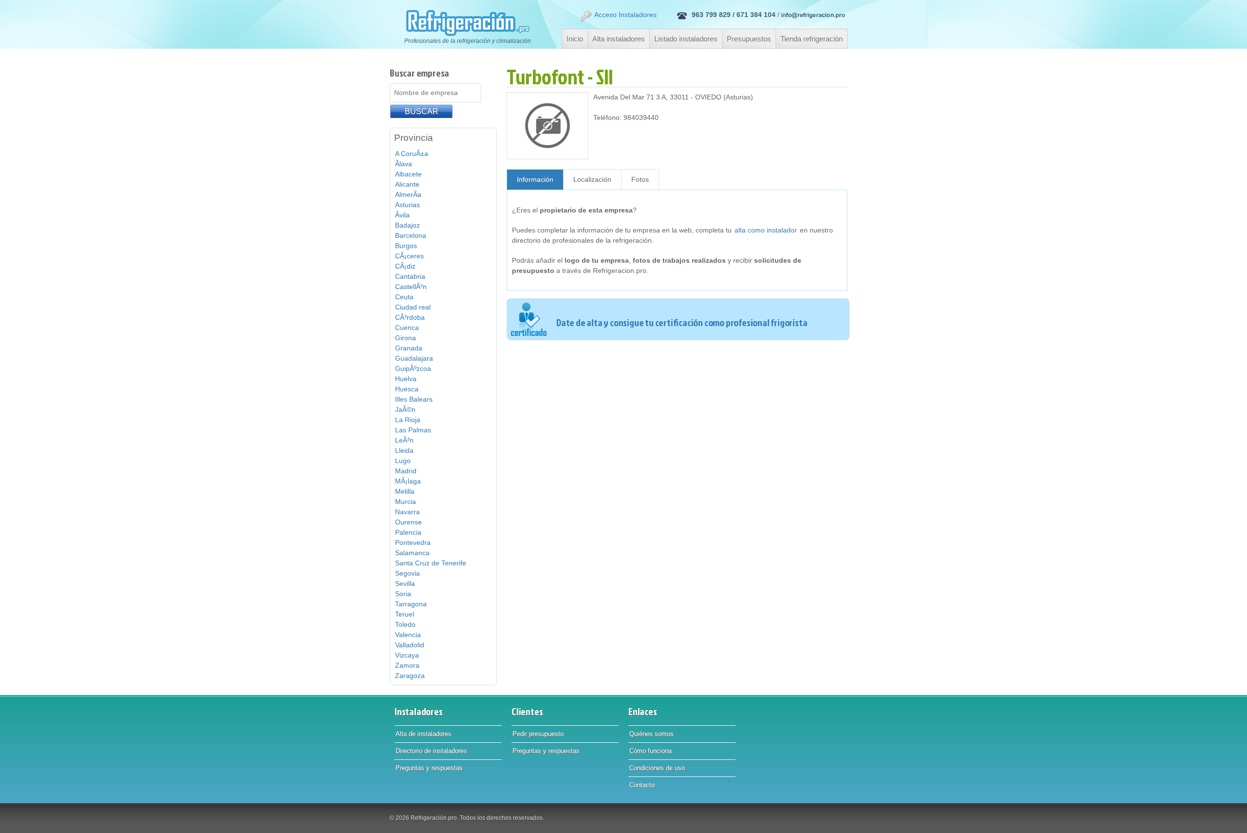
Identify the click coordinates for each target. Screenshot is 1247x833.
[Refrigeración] (462, 23)
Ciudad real (413, 307)
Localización (592, 179)
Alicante (407, 184)
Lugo (403, 461)
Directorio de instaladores (431, 751)
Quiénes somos (651, 733)
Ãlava (403, 164)
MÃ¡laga (408, 481)
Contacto (642, 785)
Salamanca (412, 553)
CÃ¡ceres (409, 256)
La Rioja (407, 420)
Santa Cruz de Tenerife (430, 563)
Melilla (405, 491)
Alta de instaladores (424, 733)
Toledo (405, 624)
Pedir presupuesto (538, 733)
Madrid (405, 471)
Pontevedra (413, 542)
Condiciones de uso (657, 768)
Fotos (640, 179)
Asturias (407, 205)
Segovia (407, 573)
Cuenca (407, 327)
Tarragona (411, 604)
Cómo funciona (650, 751)
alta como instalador (766, 230)
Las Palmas (413, 430)
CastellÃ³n (411, 287)
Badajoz (407, 225)
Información (535, 179)
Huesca (406, 389)
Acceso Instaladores (625, 15)
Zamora (407, 665)
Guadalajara (414, 358)
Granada (408, 348)
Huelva (405, 379)
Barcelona (410, 235)
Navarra (407, 512)
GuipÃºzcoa (413, 368)
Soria (403, 594)
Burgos (406, 246)
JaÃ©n (405, 409)
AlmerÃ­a (408, 194)
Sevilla (405, 583)
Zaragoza (410, 675)
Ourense (408, 522)
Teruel (404, 614)
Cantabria (410, 276)
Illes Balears (414, 399)
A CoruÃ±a (411, 153)
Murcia (405, 501)
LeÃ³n (404, 440)
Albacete (408, 174)
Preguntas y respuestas (429, 768)
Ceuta (404, 297)
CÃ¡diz (405, 266)
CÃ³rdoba (410, 317)
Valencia (408, 635)
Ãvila (402, 215)
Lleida (404, 450)
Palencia (408, 532)
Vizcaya (407, 655)
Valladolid (409, 645)
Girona (405, 338)
